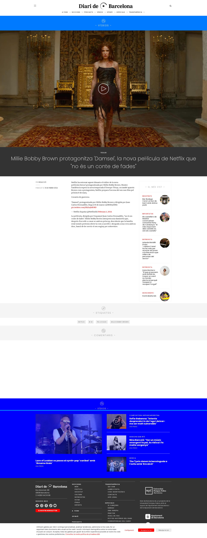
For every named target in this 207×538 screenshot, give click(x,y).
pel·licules (102, 322)
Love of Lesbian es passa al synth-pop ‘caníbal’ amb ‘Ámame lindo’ (65, 461)
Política (78, 489)
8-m (91, 322)
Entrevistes (80, 497)
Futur (77, 500)
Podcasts (77, 522)
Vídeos (100, 12)
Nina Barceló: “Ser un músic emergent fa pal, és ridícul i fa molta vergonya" (146, 442)
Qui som (111, 487)
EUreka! (111, 508)
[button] (35, 6)
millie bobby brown (120, 322)
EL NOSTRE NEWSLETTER (47, 510)
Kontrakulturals (149, 296)
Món (76, 487)
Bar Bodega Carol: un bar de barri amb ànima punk (149, 202)
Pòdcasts (88, 12)
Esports (78, 505)
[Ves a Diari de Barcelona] (103, 6)
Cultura (78, 494)
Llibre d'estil (114, 489)
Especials (121, 12)
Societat (79, 492)
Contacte (112, 494)
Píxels (77, 502)
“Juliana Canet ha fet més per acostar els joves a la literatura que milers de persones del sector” (150, 251)
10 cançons (113, 505)
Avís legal (112, 497)
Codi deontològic (116, 492)
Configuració (129, 530)
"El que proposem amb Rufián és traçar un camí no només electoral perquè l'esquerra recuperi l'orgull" (150, 277)
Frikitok (111, 513)
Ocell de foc (114, 516)
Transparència (135, 12)
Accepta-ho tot (146, 530)
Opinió (110, 12)
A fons (65, 12)
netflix (81, 322)
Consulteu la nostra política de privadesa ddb (82, 534)
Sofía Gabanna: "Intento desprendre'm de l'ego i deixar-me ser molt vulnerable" (147, 421)
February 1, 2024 (105, 212)
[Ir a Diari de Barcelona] (51, 486)
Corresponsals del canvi (119, 521)
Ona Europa (113, 510)
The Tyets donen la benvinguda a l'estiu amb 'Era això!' (148, 462)
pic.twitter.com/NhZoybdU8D (83, 207)
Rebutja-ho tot (164, 530)
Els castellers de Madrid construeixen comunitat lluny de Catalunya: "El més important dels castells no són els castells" (149, 224)
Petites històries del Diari (120, 518)
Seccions (76, 12)
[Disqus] (103, 369)
